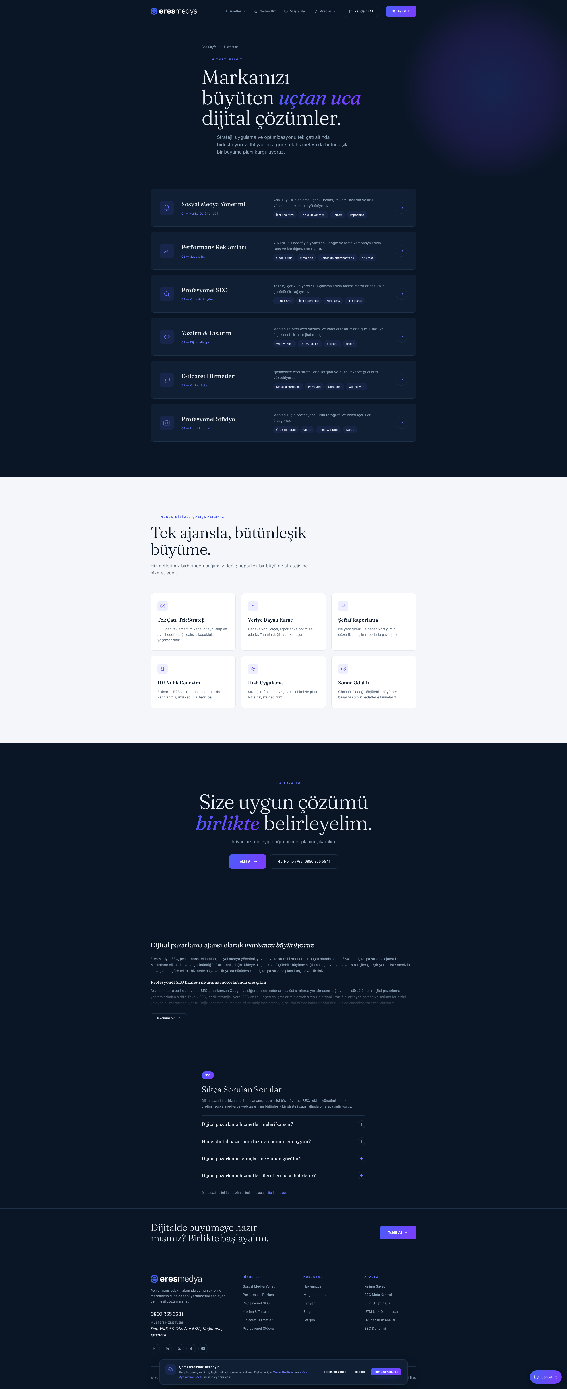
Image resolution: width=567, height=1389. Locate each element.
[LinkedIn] (167, 1348)
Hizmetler (233, 11)
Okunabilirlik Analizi (379, 1320)
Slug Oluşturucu (377, 1303)
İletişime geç (277, 1192)
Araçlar (325, 11)
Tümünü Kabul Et (386, 1371)
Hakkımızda (312, 1286)
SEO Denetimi (375, 1328)
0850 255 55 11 (167, 1314)
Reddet (360, 1371)
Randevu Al (363, 11)
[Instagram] (155, 1348)
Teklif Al (404, 11)
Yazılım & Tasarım (256, 1311)
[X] (179, 1348)
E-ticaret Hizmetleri (258, 1320)
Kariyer (309, 1303)
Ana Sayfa (209, 47)
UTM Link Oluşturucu (381, 1311)
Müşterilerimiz (314, 1295)
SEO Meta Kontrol (378, 1295)
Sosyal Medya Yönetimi (261, 1286)
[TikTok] (191, 1348)
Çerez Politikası (283, 1372)
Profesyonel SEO (256, 1303)
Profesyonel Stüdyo (258, 1328)
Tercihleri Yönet (335, 1371)
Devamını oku (166, 1018)
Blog (307, 1311)
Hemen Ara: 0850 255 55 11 (307, 861)
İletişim (309, 1320)
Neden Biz (268, 11)
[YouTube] (203, 1348)
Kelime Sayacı (375, 1286)
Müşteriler (298, 11)
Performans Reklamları (261, 1295)
